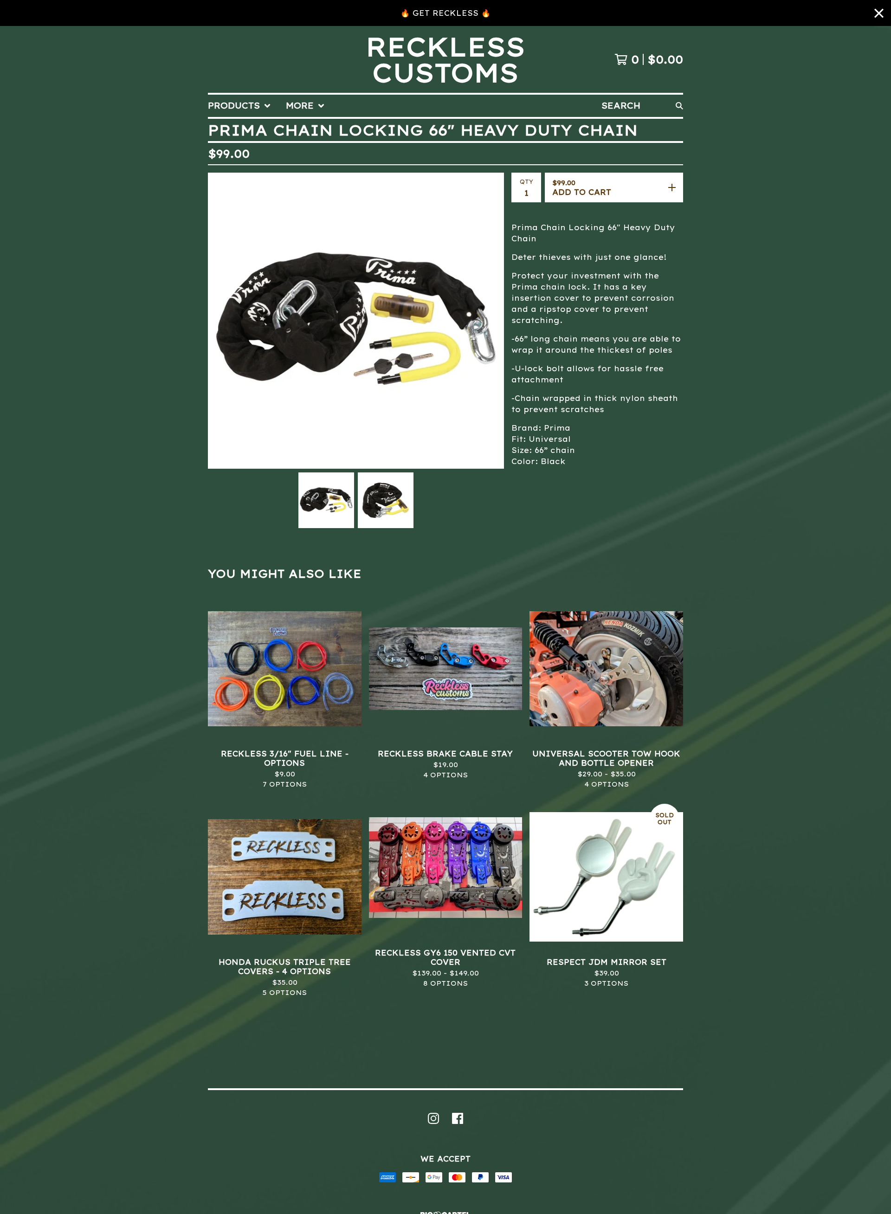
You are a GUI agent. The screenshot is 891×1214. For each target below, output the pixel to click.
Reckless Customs (445, 59)
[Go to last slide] (220, 321)
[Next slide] (491, 321)
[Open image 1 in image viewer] (356, 321)
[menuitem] (239, 106)
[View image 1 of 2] (326, 500)
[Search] (679, 106)
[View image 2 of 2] (385, 500)
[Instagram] (433, 1118)
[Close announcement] (879, 13)
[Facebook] (457, 1118)
